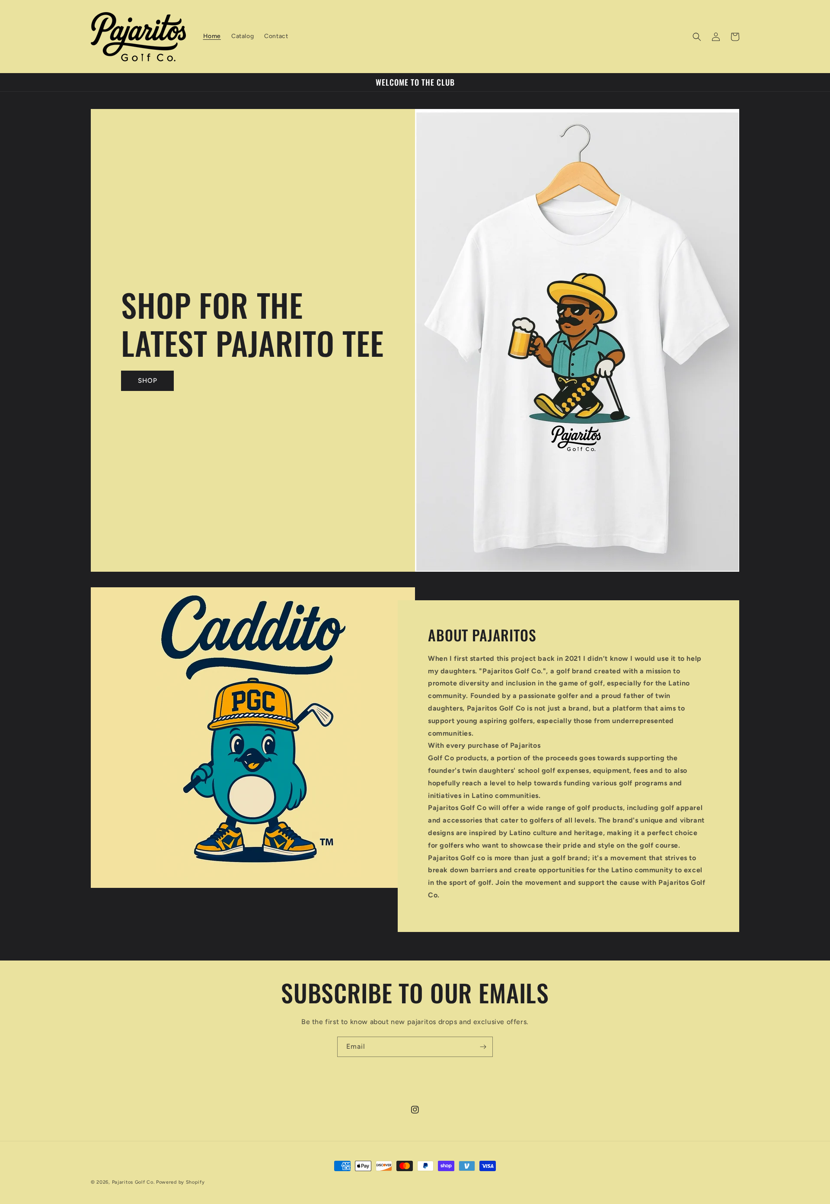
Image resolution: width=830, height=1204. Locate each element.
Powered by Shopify (180, 1182)
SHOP (147, 380)
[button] (696, 36)
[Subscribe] (482, 1047)
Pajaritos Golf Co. (133, 1182)
